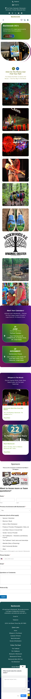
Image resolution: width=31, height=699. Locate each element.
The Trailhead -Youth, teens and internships (15, 540)
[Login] (28, 20)
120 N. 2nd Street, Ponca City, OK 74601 (15, 623)
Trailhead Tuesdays (15, 333)
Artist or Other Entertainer (10, 524)
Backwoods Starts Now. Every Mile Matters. (13, 409)
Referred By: (4, 587)
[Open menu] (3, 20)
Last (17, 502)
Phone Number (5, 555)
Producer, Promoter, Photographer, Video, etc (16, 527)
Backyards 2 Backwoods (19, 8)
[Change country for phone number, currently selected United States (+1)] (2, 559)
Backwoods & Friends (15, 354)
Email (2, 564)
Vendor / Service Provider (10, 533)
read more (7, 418)
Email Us (16, 4)
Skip (18, 695)
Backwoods (15, 17)
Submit (3, 597)
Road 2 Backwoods (9, 443)
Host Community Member (10, 546)
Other (4, 549)
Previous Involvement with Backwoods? (13, 506)
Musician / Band (7, 521)
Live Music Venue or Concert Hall (12, 530)
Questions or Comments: (8, 572)
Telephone (16, 1)
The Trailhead (15, 648)
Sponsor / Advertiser (8, 518)
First (1, 502)
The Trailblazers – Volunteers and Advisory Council (15, 536)
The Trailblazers (15, 651)
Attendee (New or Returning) (11, 543)
